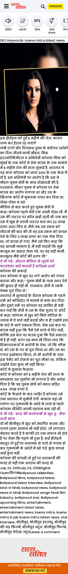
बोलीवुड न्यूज (32, 527)
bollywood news (34, 487)
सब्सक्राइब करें (35, 571)
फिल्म (14, 473)
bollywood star (27, 497)
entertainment (39, 502)
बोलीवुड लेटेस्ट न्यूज (15, 532)
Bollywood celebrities (36, 473)
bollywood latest (40, 478)
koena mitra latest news (39, 517)
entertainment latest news (22, 507)
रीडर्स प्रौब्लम (51, 31)
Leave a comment (45, 532)
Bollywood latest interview (21, 482)
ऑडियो (8, 29)
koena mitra (45, 512)
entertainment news (16, 512)
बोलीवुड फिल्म (55, 527)
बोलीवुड (22, 522)
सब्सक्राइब (55, 6)
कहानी (22, 29)
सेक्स (37, 29)
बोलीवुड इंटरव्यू (41, 522)
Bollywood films (12, 478)
